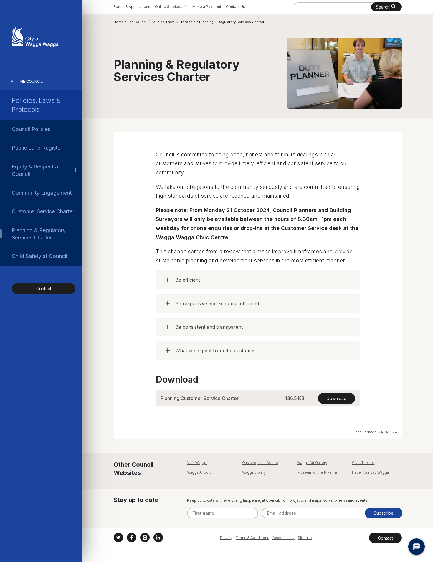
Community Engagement (42, 193)
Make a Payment (206, 6)
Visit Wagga (197, 462)
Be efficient (187, 280)
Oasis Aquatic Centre (260, 462)
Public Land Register (37, 148)
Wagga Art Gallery (312, 462)
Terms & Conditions (252, 537)
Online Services (168, 6)
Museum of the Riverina (317, 472)
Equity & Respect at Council (36, 170)
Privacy (226, 537)
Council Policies (31, 129)
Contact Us (235, 6)
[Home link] (35, 36)
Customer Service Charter (43, 211)
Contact (43, 288)
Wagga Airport (199, 472)
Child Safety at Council (39, 256)
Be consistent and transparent (209, 327)
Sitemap (305, 537)
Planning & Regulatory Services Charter (39, 234)
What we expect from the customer (215, 350)
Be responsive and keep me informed (217, 303)
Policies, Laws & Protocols (36, 104)
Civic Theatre (363, 462)
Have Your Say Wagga (370, 472)
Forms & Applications (132, 6)
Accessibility (283, 537)
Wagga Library (254, 472)
